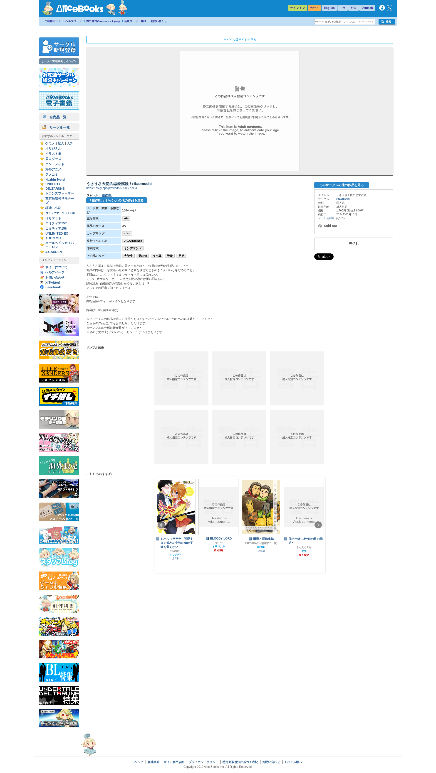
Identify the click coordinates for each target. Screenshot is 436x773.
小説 (57, 208)
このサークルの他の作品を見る (341, 185)
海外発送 (103, 21)
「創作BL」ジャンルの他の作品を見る (116, 200)
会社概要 (153, 762)
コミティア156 (56, 228)
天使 (170, 256)
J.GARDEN (53, 252)
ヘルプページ (73, 21)
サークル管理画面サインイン (59, 61)
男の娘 (142, 256)
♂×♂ (127, 233)
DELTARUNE (54, 188)
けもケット (53, 218)
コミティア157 (56, 223)
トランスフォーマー (59, 193)
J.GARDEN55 (133, 241)
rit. (303, 543)
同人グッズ (53, 159)
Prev (161, 525)
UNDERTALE (55, 184)
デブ (261, 551)
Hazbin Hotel (55, 179)
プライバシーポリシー (203, 762)
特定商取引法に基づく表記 (240, 762)
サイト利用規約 (174, 762)
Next (318, 525)
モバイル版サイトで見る (240, 39)
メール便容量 (326, 218)
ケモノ (50, 143)
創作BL (107, 195)
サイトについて (56, 267)
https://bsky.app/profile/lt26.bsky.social (112, 188)
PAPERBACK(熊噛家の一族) (218, 543)
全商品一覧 (56, 117)
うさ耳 (157, 256)
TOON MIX (53, 238)
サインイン (297, 8)
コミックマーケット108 (60, 213)
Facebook (53, 287)
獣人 (61, 143)
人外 (70, 143)
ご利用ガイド (53, 21)
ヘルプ (138, 762)
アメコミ (51, 174)
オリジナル (53, 148)
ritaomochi (343, 198)
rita (126, 218)
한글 (354, 8)
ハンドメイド (54, 164)
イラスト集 (53, 153)
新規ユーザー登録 (135, 21)
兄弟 (181, 256)
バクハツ (176, 542)
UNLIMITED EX (56, 233)
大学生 (128, 256)
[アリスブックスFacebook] (382, 9)
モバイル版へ (293, 762)
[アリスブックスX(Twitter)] (389, 10)
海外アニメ (53, 169)
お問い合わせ (159, 21)
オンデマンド (133, 248)
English (329, 8)
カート (314, 8)
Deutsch (367, 8)
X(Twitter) (52, 282)
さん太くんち (261, 547)
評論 (48, 208)
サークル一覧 (58, 127)
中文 (343, 8)
